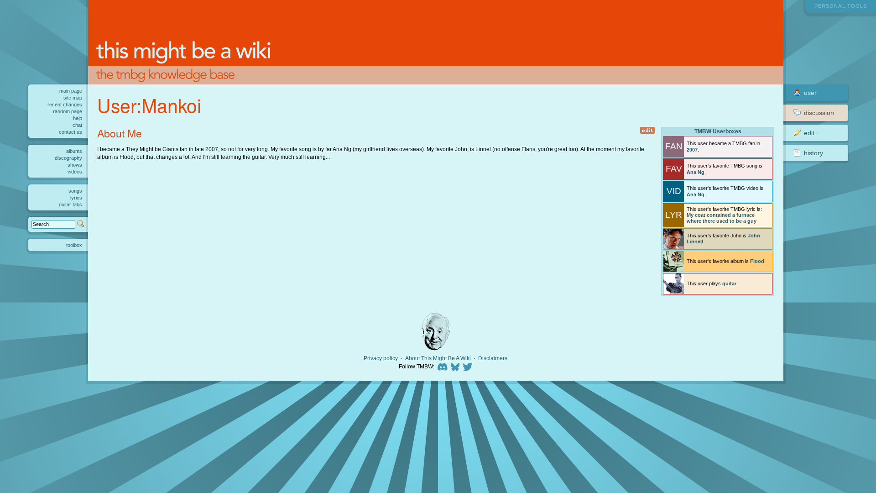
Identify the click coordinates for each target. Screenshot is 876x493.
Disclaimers (492, 358)
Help (77, 118)
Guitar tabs (70, 204)
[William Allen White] (436, 332)
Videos (75, 171)
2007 (692, 149)
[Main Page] (436, 42)
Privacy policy (381, 358)
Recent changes (64, 104)
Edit (809, 132)
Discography (68, 158)
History (813, 153)
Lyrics (76, 197)
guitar (729, 283)
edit (647, 130)
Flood (757, 261)
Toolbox (74, 245)
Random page (67, 111)
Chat (77, 125)
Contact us (70, 132)
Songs (75, 191)
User (810, 92)
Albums (74, 151)
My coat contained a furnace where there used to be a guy (721, 218)
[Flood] (673, 261)
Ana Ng (695, 172)
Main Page (70, 91)
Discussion (819, 112)
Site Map (72, 97)
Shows (75, 165)
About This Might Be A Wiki (438, 358)
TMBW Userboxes (717, 131)
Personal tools (840, 6)
